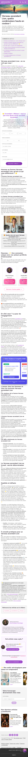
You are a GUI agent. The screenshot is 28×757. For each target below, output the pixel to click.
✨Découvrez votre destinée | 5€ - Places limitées (9, 281)
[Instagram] (12, 735)
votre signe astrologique (12, 594)
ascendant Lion (18, 318)
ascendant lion (14, 610)
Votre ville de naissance (7, 143)
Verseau (22, 610)
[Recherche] (20, 2)
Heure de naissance (6, 137)
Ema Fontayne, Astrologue (19, 34)
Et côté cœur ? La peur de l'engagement (13, 45)
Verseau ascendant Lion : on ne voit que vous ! (14, 40)
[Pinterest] (17, 735)
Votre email (6, 696)
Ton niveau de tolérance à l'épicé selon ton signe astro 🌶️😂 (15, 716)
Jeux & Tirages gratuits (6, 739)
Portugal (19, 747)
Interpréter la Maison (13, 163)
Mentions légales (5, 743)
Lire (11, 684)
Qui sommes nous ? (18, 738)
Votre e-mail (4, 156)
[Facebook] (10, 735)
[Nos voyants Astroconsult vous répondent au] (23, 2)
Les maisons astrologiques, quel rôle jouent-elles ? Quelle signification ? (15, 674)
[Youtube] (15, 735)
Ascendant (6, 610)
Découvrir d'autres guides (13, 289)
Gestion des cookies (14, 743)
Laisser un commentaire (13, 661)
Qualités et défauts (8, 53)
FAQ (24, 738)
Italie (14, 747)
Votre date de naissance (7, 130)
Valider (14, 702)
